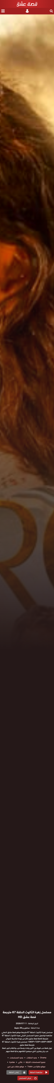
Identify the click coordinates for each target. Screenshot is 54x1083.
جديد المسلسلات (16, 1057)
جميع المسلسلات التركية (35, 1062)
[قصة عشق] (27, 4)
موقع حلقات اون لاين (15, 1066)
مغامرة (12, 1062)
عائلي (20, 1062)
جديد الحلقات (31, 1057)
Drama (43, 1057)
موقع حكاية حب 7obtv (36, 1066)
